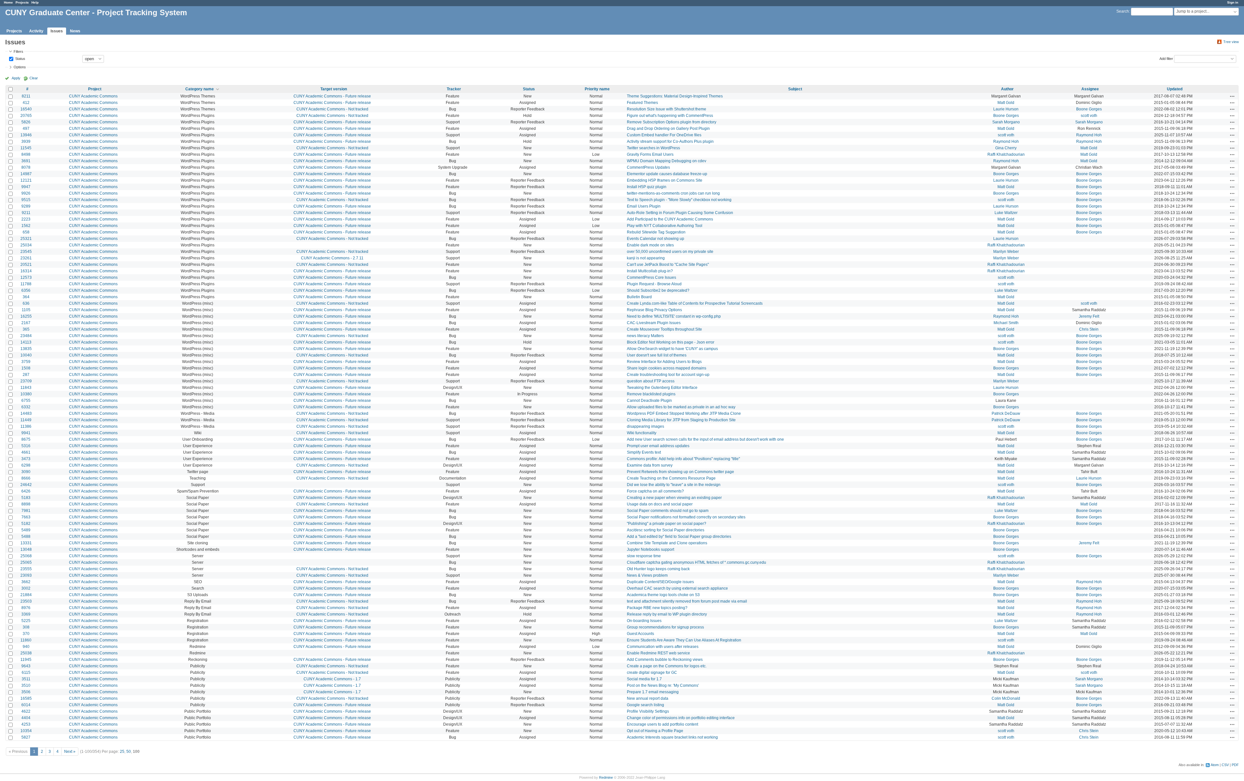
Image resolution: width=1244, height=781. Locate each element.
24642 (26, 484)
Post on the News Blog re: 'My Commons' (663, 685)
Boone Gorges (1089, 109)
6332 (25, 407)
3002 (25, 588)
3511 (26, 679)
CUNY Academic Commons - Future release (332, 96)
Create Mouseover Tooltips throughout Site (664, 329)
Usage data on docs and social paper (660, 504)
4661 (25, 452)
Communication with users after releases (662, 646)
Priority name (597, 89)
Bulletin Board (639, 297)
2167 (25, 323)
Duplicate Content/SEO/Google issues (660, 582)
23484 (26, 336)
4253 (25, 724)
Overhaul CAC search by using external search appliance (677, 588)
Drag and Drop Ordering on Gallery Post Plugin (668, 128)
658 (26, 232)
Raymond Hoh (1089, 135)
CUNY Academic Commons (93, 96)
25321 (26, 238)
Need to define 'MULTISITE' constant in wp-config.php (674, 316)
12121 (26, 180)
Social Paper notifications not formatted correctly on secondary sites (686, 517)
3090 (25, 472)
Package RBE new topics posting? (657, 608)
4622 (25, 711)
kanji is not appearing (646, 258)
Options (20, 67)
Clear (33, 78)
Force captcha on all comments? (655, 491)
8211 (26, 96)
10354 (26, 731)
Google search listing (645, 705)
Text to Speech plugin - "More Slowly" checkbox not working (679, 200)
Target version (333, 89)
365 (26, 329)
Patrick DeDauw (1006, 413)
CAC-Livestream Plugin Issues (654, 323)
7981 (25, 510)
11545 (25, 148)
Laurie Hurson (1006, 109)
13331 (26, 543)
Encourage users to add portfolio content (662, 724)
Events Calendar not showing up (655, 238)
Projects (22, 2)
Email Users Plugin (644, 206)
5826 (25, 122)
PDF (1235, 765)
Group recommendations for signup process (665, 627)
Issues (57, 31)
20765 (26, 115)
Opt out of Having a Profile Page (655, 731)
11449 (25, 420)
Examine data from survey (650, 465)
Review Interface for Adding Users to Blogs (664, 361)
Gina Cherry (1006, 148)
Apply (16, 78)
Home (8, 2)
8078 (25, 167)
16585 (26, 698)
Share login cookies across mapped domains (666, 368)
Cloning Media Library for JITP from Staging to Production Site (681, 420)
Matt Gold (1005, 102)
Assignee (1090, 89)
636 (26, 303)
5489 (25, 530)
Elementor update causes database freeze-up (667, 174)
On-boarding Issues (644, 620)
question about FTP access (650, 381)
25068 (26, 556)
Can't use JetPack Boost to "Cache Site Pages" (668, 264)
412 (26, 102)
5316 (25, 446)
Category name (199, 89)
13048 (26, 549)
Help (35, 2)
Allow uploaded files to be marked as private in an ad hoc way (681, 407)
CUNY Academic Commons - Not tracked (332, 109)
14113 (25, 342)
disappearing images (645, 426)
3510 (25, 685)
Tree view (1231, 42)
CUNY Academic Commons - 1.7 (332, 679)
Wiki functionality (641, 433)
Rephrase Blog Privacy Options (654, 310)
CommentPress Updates (648, 167)
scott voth (1089, 115)
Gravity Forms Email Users (650, 154)
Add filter (1166, 58)
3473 (25, 459)
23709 (26, 381)
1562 (25, 225)
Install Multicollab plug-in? (650, 271)
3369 (25, 614)
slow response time (644, 556)
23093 (26, 575)
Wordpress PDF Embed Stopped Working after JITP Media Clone (684, 413)
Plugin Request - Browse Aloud (654, 284)
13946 (26, 135)
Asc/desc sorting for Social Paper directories (665, 530)
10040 (26, 355)
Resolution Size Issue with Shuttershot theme (666, 109)
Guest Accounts (640, 633)
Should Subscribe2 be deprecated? (658, 290)
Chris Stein (1089, 329)
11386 (25, 426)
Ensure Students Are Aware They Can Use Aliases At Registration (684, 640)
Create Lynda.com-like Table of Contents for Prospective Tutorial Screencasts (695, 303)
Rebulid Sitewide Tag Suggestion (656, 232)
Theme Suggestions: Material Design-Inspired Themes (675, 96)
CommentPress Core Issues (651, 277)
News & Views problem (647, 575)
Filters (18, 51)
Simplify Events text (644, 452)
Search (1122, 11)
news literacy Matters (645, 336)
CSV (1225, 765)
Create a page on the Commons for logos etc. (667, 666)
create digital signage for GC (652, 672)
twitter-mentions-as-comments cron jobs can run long (673, 193)
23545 (26, 251)
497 (26, 128)
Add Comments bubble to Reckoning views (665, 659)
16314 (26, 271)
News (75, 31)
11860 (25, 640)
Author (1007, 89)
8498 (25, 154)
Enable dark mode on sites (650, 245)
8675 (25, 439)
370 (26, 633)
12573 (26, 277)
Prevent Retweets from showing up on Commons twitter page (680, 472)
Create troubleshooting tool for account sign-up (668, 374)
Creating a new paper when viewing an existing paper (674, 497)
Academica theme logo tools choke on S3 (663, 595)
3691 (25, 161)
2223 (25, 219)
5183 (25, 497)
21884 (26, 595)
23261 (26, 258)
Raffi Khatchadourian (1006, 154)
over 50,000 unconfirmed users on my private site (670, 251)
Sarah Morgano (1006, 122)
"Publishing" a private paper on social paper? (666, 523)
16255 (26, 316)
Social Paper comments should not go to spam (667, 510)
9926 (25, 193)
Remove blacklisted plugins (651, 394)
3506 (25, 692)
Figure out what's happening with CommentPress (670, 115)
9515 (25, 200)
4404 (25, 718)
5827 (25, 737)
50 (128, 751)
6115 (26, 672)
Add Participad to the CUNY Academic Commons (670, 219)
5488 (25, 536)
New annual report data (647, 698)
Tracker (454, 89)
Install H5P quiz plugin (646, 187)
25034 (26, 245)
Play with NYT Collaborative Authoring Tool (664, 225)
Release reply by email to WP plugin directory (667, 614)
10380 (26, 394)
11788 (25, 284)
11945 (25, 659)
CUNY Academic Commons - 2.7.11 (332, 258)
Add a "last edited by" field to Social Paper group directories (679, 536)
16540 (26, 109)
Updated (1174, 89)
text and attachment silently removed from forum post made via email (687, 601)
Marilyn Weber (1006, 251)
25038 (26, 653)
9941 (25, 433)
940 (26, 646)
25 (122, 751)
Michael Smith (1006, 323)
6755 (25, 400)
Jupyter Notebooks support (650, 549)
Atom (1215, 765)
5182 (25, 523)
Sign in (1232, 2)
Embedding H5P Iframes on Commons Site (664, 180)
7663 (25, 517)
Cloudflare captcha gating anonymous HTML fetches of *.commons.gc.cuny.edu (696, 562)
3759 (25, 361)
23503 (26, 601)
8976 (25, 608)
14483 (26, 413)
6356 (25, 290)
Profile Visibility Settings (648, 711)
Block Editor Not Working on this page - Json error (670, 342)
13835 (26, 348)
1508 (25, 368)
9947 (25, 187)
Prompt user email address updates (658, 446)
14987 (26, 174)
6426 (25, 491)
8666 (25, 478)
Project (94, 89)
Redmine (606, 777)
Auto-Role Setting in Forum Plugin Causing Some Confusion (680, 212)
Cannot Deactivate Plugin (649, 400)
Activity (36, 31)
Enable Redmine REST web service (658, 653)
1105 (26, 310)
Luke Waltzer (1006, 212)
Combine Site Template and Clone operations (667, 543)
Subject (795, 89)
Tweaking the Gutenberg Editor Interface (662, 387)
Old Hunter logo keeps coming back (658, 569)
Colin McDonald (1006, 698)
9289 (25, 206)
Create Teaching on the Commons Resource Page (671, 478)
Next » (69, 751)
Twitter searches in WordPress (653, 148)
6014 (25, 705)
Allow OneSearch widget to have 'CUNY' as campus (672, 348)
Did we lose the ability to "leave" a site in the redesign (673, 484)
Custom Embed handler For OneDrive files (664, 135)
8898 (25, 504)
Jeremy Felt (1089, 316)
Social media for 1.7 (644, 679)
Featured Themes (642, 102)
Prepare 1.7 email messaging (653, 692)
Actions (1232, 96)
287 (26, 374)
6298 (25, 465)
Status (19, 58)
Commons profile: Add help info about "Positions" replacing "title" (683, 459)
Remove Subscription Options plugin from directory (671, 122)
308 (26, 627)
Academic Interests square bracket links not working (672, 737)
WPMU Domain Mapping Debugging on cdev (666, 161)
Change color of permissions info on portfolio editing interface (681, 718)
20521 (26, 264)
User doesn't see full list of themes (656, 355)
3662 (25, 582)
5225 (25, 620)
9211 (26, 212)
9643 (25, 666)
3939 (25, 141)
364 (26, 297)
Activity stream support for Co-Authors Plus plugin (670, 141)
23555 (26, 569)
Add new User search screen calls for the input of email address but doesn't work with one (705, 439)
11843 (25, 387)
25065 (26, 562)
